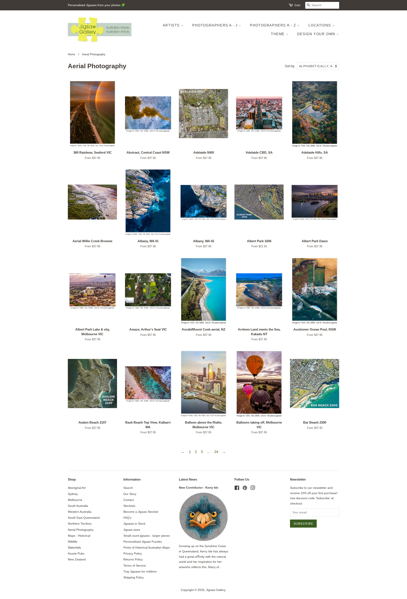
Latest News (188, 479)
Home (71, 54)
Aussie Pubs (76, 553)
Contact (128, 500)
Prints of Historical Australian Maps (146, 547)
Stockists (129, 505)
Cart (297, 5)
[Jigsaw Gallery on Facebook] (236, 488)
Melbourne (75, 500)
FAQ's (127, 517)
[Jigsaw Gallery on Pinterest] (245, 488)
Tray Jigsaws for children (140, 571)
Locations (320, 25)
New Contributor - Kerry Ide (198, 487)
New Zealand (77, 559)
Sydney (73, 494)
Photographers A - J (215, 25)
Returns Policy (133, 559)
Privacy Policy (132, 553)
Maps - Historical (79, 535)
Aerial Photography (80, 529)
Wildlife (72, 541)
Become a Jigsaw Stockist (140, 511)
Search (128, 487)
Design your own (317, 34)
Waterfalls (74, 547)
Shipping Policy (133, 577)
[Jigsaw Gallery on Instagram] (252, 488)
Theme (278, 34)
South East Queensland (84, 517)
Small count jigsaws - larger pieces (146, 535)
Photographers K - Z (273, 25)
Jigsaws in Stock (134, 523)
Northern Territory (80, 523)
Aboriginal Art (77, 487)
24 (216, 452)
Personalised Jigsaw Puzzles (142, 541)
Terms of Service (134, 565)
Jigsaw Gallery (215, 590)
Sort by (290, 66)
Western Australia (79, 511)
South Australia (78, 505)
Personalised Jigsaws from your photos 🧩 (96, 5)
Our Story (129, 494)
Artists (172, 25)
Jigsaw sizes (131, 529)
